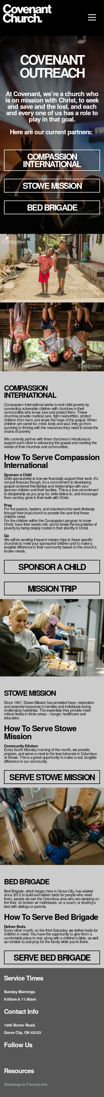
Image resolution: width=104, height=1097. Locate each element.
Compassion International (52, 160)
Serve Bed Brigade (52, 957)
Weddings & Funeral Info (26, 1084)
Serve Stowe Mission (52, 777)
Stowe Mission (52, 185)
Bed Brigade (52, 207)
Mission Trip (52, 588)
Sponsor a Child (52, 567)
